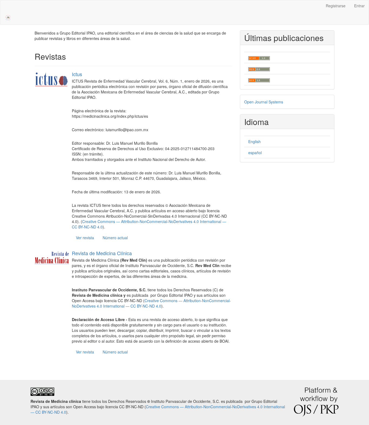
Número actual (115, 237)
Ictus (77, 73)
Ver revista (85, 237)
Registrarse (335, 5)
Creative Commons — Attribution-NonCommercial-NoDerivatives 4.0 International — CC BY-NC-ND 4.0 (151, 303)
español (255, 152)
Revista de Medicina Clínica (102, 253)
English (254, 141)
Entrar (359, 5)
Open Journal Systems (263, 101)
